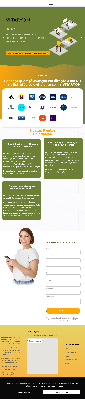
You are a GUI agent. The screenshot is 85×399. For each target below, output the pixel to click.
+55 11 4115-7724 (9, 367)
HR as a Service (70, 352)
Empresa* (50, 273)
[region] (42, 37)
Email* (48, 256)
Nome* (48, 248)
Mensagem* (50, 297)
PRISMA (67, 356)
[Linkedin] (7, 374)
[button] (3, 37)
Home (67, 349)
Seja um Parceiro (71, 360)
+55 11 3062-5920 (9, 369)
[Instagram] (3, 374)
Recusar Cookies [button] (23, 392)
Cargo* (48, 281)
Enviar (63, 311)
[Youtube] (12, 374)
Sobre (67, 363)
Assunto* (49, 289)
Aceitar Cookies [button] (62, 392)
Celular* (49, 265)
